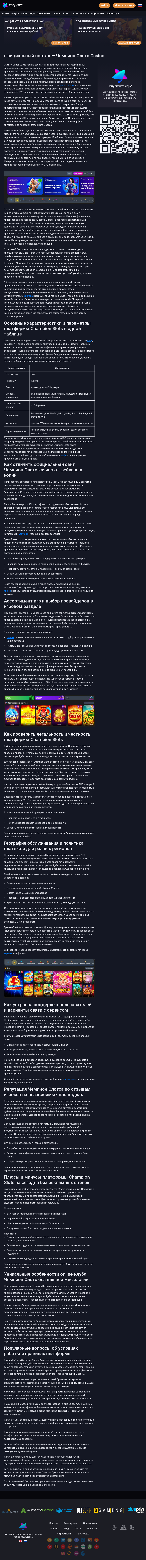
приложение (69, 1079)
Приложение (43, 13)
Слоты (74, 13)
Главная (5, 13)
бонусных (24, 534)
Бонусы (15, 13)
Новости (84, 13)
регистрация (67, 85)
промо (7, 590)
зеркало (8, 953)
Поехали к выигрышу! (120, 95)
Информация (98, 13)
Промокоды (113, 13)
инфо (64, 455)
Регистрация (28, 13)
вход (89, 340)
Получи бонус (130, 43)
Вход (65, 13)
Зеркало (56, 13)
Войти (105, 5)
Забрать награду (58, 43)
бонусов (28, 296)
